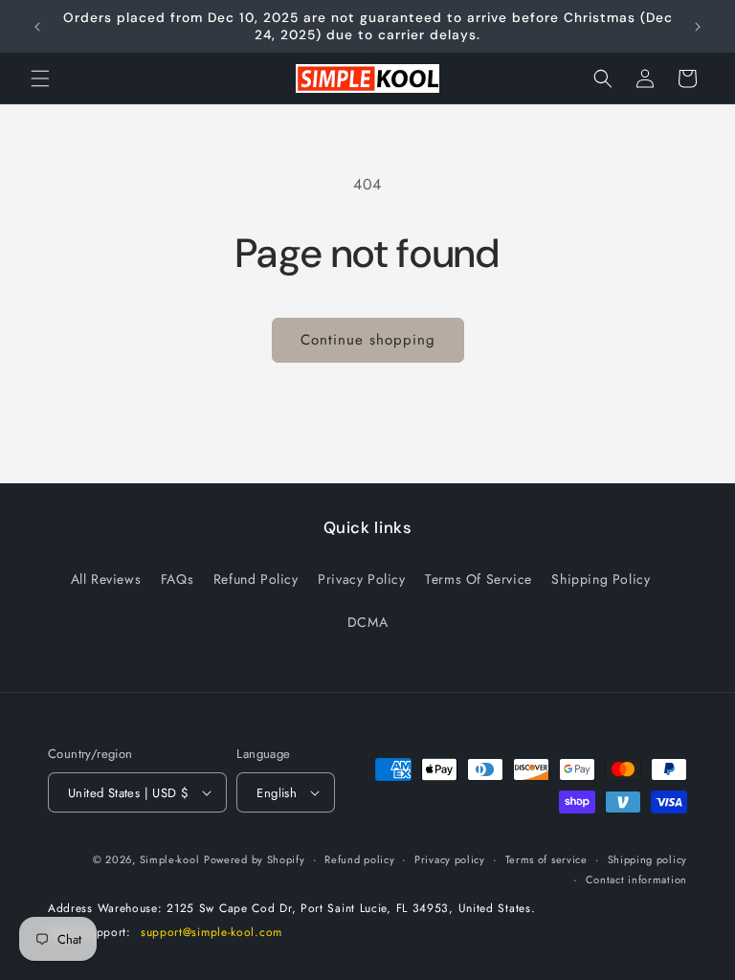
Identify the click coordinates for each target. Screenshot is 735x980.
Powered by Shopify (254, 859)
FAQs (177, 579)
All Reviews (106, 579)
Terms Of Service (478, 579)
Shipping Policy (600, 579)
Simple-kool (170, 859)
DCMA (367, 622)
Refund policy (359, 859)
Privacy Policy (361, 579)
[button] (40, 78)
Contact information (636, 879)
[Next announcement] (698, 27)
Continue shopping (368, 339)
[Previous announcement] (37, 27)
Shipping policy (648, 859)
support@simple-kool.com (211, 932)
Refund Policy (256, 579)
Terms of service (546, 859)
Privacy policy (449, 859)
